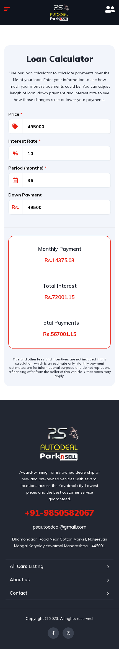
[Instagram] (68, 633)
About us (20, 579)
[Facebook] (53, 633)
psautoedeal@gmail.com (59, 527)
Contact (18, 593)
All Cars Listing (26, 566)
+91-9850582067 (59, 512)
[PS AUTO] (59, 437)
